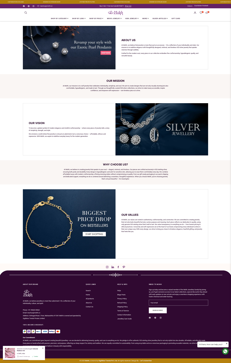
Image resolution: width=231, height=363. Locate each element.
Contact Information (124, 315)
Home (88, 295)
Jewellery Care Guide (124, 319)
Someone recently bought (27, 349)
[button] (26, 12)
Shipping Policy (122, 307)
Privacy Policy (122, 299)
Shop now (128, 6)
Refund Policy (122, 303)
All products (90, 299)
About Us (89, 303)
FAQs (119, 290)
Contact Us (89, 307)
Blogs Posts (121, 295)
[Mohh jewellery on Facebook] (150, 317)
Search (88, 290)
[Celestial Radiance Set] (9, 353)
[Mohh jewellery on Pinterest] (155, 317)
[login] (195, 12)
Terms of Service (123, 311)
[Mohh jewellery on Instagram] (161, 317)
